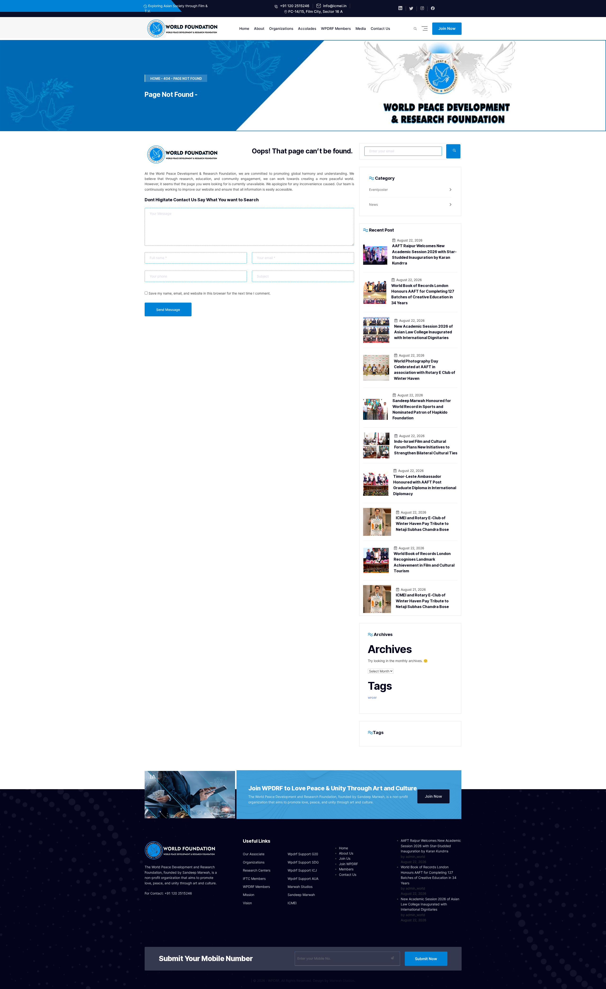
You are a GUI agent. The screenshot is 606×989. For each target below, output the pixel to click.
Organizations (281, 28)
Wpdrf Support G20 (303, 854)
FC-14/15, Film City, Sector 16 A (315, 11)
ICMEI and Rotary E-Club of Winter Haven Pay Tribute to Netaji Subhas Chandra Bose (422, 523)
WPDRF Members (336, 28)
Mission (248, 895)
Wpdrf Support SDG (303, 862)
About (259, 28)
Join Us (344, 858)
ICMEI (292, 903)
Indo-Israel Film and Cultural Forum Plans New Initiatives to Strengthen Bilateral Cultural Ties (425, 447)
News (373, 204)
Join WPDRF (348, 864)
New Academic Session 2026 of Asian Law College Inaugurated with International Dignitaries (423, 332)
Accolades (307, 28)
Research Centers (256, 870)
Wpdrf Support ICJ (302, 870)
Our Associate (253, 854)
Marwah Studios (300, 887)
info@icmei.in (334, 6)
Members (346, 869)
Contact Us (380, 28)
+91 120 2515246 (294, 6)
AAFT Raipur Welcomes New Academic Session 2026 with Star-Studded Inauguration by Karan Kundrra (431, 845)
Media (361, 28)
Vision (247, 903)
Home (244, 28)
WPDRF (372, 697)
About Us (346, 853)
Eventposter (378, 190)
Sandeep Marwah (301, 895)
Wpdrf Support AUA (303, 879)
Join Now (446, 28)
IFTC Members (254, 879)
